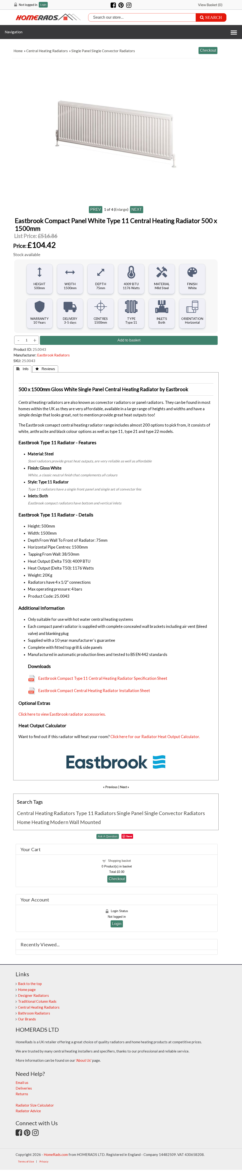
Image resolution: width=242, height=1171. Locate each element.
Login (43, 5)
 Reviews (45, 369)
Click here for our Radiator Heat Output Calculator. (155, 736)
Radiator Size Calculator (35, 1105)
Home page (27, 989)
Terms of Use (26, 1161)
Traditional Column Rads (37, 1001)
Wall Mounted (85, 822)
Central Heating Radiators (47, 51)
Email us (22, 1082)
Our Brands (27, 1019)
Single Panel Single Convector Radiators (103, 51)
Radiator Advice (28, 1111)
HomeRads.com (56, 1154)
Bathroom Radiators (34, 1013)
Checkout (117, 879)
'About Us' (83, 1060)
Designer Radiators (33, 995)
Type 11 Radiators (96, 813)
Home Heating (33, 822)
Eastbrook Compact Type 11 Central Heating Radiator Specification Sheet (102, 678)
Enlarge (121, 209)
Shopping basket (119, 860)
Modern (59, 822)
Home (18, 51)
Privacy (43, 1161)
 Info (22, 369)
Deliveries (24, 1088)
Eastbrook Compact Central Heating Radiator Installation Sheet (94, 690)
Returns (22, 1094)
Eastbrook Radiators (53, 355)
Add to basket (128, 340)
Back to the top (30, 983)
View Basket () (210, 5)
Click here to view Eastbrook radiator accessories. (62, 714)
